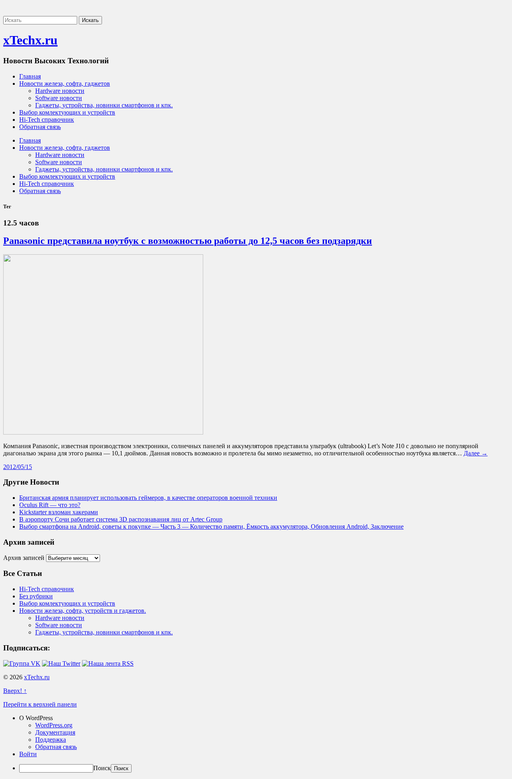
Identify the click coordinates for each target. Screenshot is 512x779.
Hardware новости (59, 90)
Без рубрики (36, 596)
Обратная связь (40, 126)
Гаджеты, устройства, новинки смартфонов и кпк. (104, 105)
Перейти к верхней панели (40, 704)
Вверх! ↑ (15, 690)
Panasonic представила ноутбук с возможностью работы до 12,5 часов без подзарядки (187, 241)
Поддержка (50, 739)
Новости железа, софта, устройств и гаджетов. (82, 610)
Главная (30, 76)
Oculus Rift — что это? (49, 504)
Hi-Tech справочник (46, 119)
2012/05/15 (17, 466)
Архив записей (23, 557)
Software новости (58, 98)
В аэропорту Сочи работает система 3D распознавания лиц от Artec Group (120, 519)
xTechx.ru (30, 40)
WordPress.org (53, 725)
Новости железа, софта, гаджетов (64, 83)
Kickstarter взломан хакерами (58, 512)
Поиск (102, 768)
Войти (28, 754)
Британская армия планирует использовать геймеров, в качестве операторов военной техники (148, 497)
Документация (55, 732)
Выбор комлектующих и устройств (67, 112)
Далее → (476, 453)
